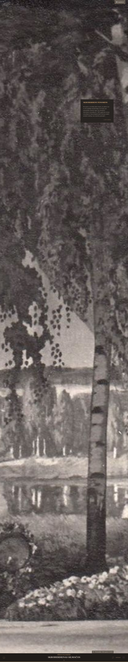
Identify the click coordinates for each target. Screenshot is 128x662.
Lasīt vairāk (107, 119)
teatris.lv (121, 2)
